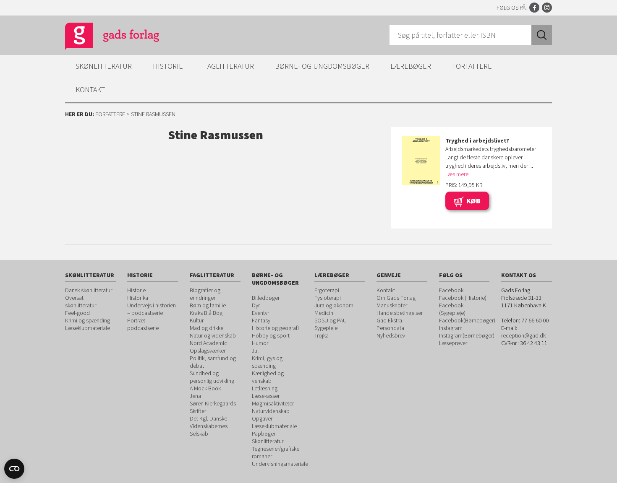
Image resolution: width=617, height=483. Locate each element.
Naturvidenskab (271, 411)
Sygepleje (325, 328)
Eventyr (260, 313)
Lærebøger (410, 66)
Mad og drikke (206, 328)
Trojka (321, 335)
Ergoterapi (326, 290)
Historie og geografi (275, 328)
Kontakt (90, 89)
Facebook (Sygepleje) (452, 309)
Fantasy (261, 320)
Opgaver (262, 418)
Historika (137, 297)
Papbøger (263, 433)
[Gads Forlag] (103, 38)
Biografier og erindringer (205, 293)
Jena (195, 396)
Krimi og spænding (87, 320)
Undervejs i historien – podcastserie (151, 309)
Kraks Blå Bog (206, 313)
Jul (255, 350)
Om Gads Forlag (396, 297)
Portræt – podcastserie (143, 324)
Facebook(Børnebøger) (467, 320)
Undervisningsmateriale (280, 463)
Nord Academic (208, 343)
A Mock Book (205, 388)
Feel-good (77, 313)
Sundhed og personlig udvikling (212, 376)
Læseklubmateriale (87, 328)
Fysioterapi (327, 297)
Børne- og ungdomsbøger (322, 66)
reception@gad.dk (523, 335)
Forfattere (472, 66)
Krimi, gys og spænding (267, 361)
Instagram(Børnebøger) (466, 335)
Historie (168, 66)
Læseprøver (453, 343)
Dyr (256, 305)
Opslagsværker (207, 350)
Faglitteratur (229, 66)
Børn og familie (208, 305)
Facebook (534, 8)
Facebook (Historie (462, 297)
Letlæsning (264, 388)
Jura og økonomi (334, 305)
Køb (473, 200)
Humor (260, 343)
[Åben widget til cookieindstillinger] (14, 469)
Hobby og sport (271, 335)
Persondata (390, 328)
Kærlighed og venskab (268, 376)
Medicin (323, 313)
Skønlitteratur (104, 66)
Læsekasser (266, 396)
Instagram (547, 8)
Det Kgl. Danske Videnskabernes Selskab (208, 426)
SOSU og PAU (330, 320)
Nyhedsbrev (390, 335)
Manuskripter (391, 305)
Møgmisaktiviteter (273, 403)
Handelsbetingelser (399, 313)
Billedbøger (266, 297)
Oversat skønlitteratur (80, 301)
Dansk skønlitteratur (88, 290)
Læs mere (456, 174)
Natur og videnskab (213, 335)
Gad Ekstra (389, 320)
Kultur (197, 320)
